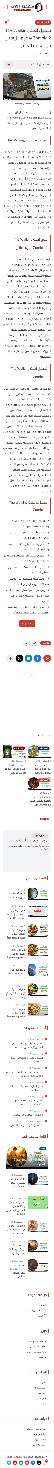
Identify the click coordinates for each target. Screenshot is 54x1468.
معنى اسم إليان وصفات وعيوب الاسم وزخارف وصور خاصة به (25, 1102)
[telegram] (9, 1463)
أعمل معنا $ (40, 1388)
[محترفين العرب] (27, 7)
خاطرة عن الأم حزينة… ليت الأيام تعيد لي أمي (17, 1249)
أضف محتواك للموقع (36, 1429)
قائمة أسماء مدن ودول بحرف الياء (16, 895)
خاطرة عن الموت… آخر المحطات (28, 1115)
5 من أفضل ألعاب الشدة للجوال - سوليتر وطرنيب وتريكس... (15, 769)
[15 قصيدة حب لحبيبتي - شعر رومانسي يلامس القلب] (38, 1179)
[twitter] (39, 1463)
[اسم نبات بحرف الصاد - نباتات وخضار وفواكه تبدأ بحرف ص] (38, 1009)
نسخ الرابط (27, 623)
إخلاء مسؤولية (39, 1439)
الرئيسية (42, 1305)
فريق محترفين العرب (36, 1352)
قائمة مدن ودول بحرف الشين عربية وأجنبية (16, 973)
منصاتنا (43, 1403)
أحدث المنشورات (38, 1310)
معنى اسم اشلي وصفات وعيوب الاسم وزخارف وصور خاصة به (27, 1045)
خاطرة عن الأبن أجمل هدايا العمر (27, 1125)
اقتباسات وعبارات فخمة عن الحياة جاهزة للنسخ (26, 1059)
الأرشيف (42, 1316)
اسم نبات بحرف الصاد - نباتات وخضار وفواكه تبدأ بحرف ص (16, 1013)
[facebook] (33, 1463)
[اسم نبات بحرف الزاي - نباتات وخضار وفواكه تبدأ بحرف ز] (38, 989)
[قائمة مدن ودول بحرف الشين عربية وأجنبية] (38, 970)
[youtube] (27, 1463)
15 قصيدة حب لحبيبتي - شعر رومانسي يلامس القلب (17, 1184)
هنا (49, 431)
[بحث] (5, 7)
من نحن (42, 1357)
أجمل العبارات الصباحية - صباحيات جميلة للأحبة (26, 1088)
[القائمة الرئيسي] (48, 7)
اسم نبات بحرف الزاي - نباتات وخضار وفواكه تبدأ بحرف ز (15, 993)
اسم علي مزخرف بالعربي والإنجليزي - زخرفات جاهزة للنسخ (16, 914)
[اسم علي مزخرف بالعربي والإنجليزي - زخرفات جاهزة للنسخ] (38, 910)
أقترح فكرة (41, 1398)
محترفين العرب (14, 1457)
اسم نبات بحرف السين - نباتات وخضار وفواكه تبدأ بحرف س (16, 934)
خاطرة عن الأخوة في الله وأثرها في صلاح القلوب (16, 1230)
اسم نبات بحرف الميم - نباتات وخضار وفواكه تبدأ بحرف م (16, 954)
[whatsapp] (21, 1463)
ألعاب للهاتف (43, 22)
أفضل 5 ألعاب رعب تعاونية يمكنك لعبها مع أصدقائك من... (40, 801)
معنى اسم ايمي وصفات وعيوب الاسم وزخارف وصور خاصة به (15, 1208)
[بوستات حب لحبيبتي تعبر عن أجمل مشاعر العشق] (38, 1265)
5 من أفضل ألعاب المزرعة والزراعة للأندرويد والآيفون (42, 769)
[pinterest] (15, 1463)
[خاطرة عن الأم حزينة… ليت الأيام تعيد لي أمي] (38, 1245)
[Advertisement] (27, 703)
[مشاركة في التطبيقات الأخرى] (10, 658)
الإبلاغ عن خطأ (39, 1434)
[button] (37, 658)
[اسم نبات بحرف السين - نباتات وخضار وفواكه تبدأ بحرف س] (38, 930)
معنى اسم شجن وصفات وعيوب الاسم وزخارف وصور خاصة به (24, 1074)
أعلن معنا (42, 1393)
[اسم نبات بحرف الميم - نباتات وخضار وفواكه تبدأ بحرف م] (38, 950)
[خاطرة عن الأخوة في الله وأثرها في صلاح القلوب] (38, 1226)
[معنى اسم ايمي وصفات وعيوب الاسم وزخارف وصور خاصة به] (38, 1202)
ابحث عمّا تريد (39, 1445)
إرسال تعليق (40, 835)
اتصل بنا (42, 1382)
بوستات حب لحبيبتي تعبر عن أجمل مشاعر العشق (17, 1270)
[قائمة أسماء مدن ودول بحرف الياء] (38, 893)
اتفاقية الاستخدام (38, 1346)
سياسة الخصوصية (37, 1341)
